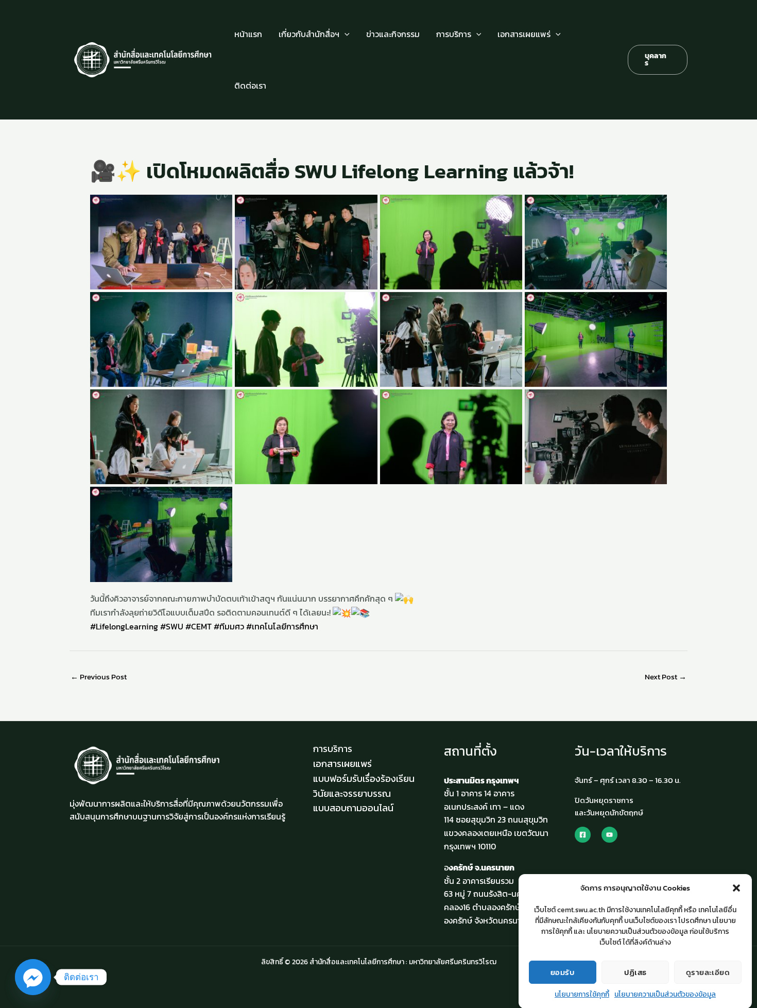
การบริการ (453, 34)
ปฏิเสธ (635, 972)
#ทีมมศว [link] (229, 626)
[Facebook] (583, 835)
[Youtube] (609, 835)
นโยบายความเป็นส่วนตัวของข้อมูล (665, 994)
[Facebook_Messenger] (33, 977)
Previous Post (99, 676)
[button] (736, 888)
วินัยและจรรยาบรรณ (352, 793)
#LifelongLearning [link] (124, 626)
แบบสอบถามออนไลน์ (353, 808)
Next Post (665, 676)
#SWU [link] (171, 626)
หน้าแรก (248, 34)
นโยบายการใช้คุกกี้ (582, 994)
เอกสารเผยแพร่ (523, 34)
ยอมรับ (562, 972)
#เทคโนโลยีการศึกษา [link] (282, 626)
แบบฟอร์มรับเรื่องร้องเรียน (364, 778)
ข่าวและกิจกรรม (393, 34)
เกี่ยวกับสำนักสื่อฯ (309, 34)
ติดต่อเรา (250, 85)
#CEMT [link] (198, 626)
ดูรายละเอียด (708, 972)
